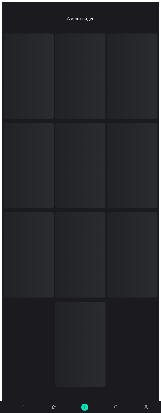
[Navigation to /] (23, 407)
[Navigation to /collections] (53, 407)
